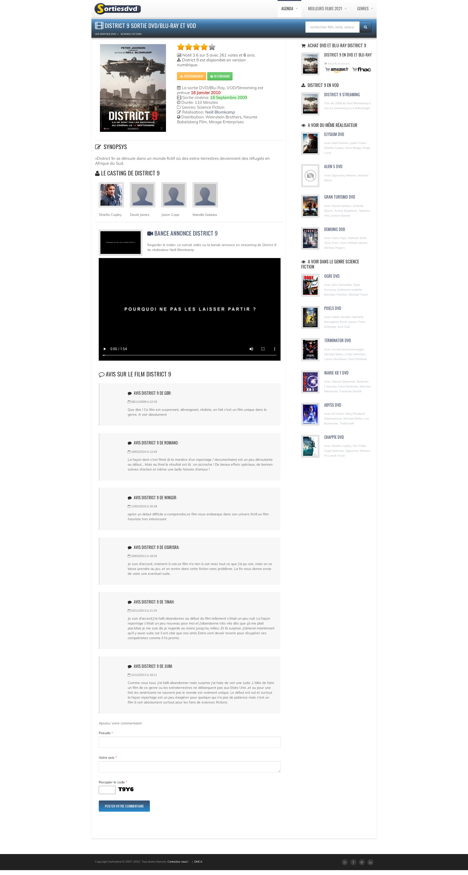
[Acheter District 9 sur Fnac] (361, 69)
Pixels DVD (332, 308)
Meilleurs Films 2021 (325, 8)
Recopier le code (113, 782)
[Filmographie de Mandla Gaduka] (205, 197)
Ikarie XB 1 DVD (336, 373)
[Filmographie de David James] (142, 197)
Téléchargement (193, 76)
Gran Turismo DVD (339, 197)
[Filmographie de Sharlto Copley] (111, 197)
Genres (363, 8)
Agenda (287, 8)
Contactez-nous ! (177, 861)
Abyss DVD (332, 405)
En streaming (221, 76)
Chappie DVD (334, 437)
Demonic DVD (334, 229)
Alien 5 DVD (333, 166)
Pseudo (106, 733)
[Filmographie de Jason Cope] (173, 197)
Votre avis (108, 757)
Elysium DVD (334, 134)
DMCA (198, 861)
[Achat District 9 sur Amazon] (337, 69)
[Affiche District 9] (133, 88)
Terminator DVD (337, 340)
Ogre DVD (332, 276)
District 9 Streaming (342, 94)
